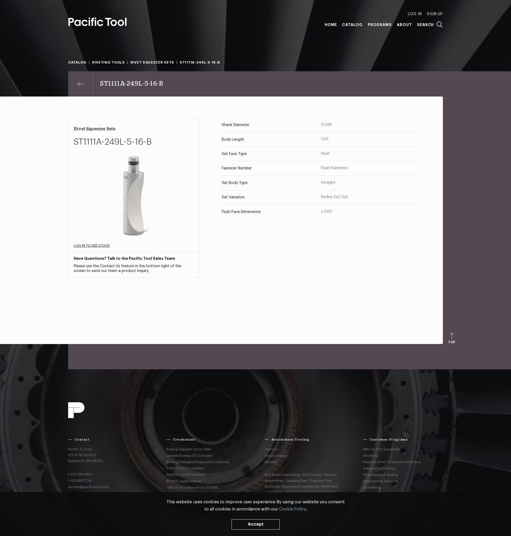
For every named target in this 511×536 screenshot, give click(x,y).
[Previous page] (80, 84)
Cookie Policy (292, 509)
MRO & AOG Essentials (381, 449)
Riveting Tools (108, 62)
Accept (255, 524)
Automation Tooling (379, 468)
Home (331, 25)
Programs (380, 25)
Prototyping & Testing (380, 474)
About (404, 25)
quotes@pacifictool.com (88, 487)
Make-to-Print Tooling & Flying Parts (392, 462)
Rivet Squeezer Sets (152, 62)
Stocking (370, 455)
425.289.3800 (81, 474)
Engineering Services (380, 481)
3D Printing (372, 487)
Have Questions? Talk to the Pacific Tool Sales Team (124, 258)
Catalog (352, 25)
